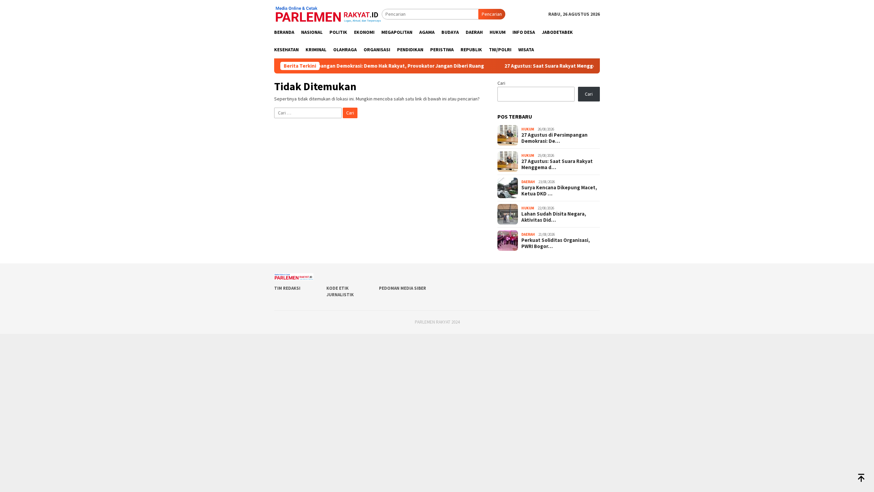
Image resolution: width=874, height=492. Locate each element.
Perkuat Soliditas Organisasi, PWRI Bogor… (555, 243)
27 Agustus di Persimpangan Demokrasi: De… (554, 138)
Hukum (527, 129)
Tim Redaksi (287, 288)
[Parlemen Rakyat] (328, 14)
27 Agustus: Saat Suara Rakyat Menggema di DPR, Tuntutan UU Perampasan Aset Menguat (591, 66)
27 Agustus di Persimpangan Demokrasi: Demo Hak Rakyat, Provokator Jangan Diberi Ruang (357, 66)
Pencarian (492, 14)
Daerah (528, 181)
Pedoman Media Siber (402, 288)
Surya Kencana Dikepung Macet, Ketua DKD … (559, 190)
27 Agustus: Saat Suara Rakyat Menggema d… (557, 164)
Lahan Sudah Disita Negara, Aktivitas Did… (553, 217)
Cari (501, 83)
